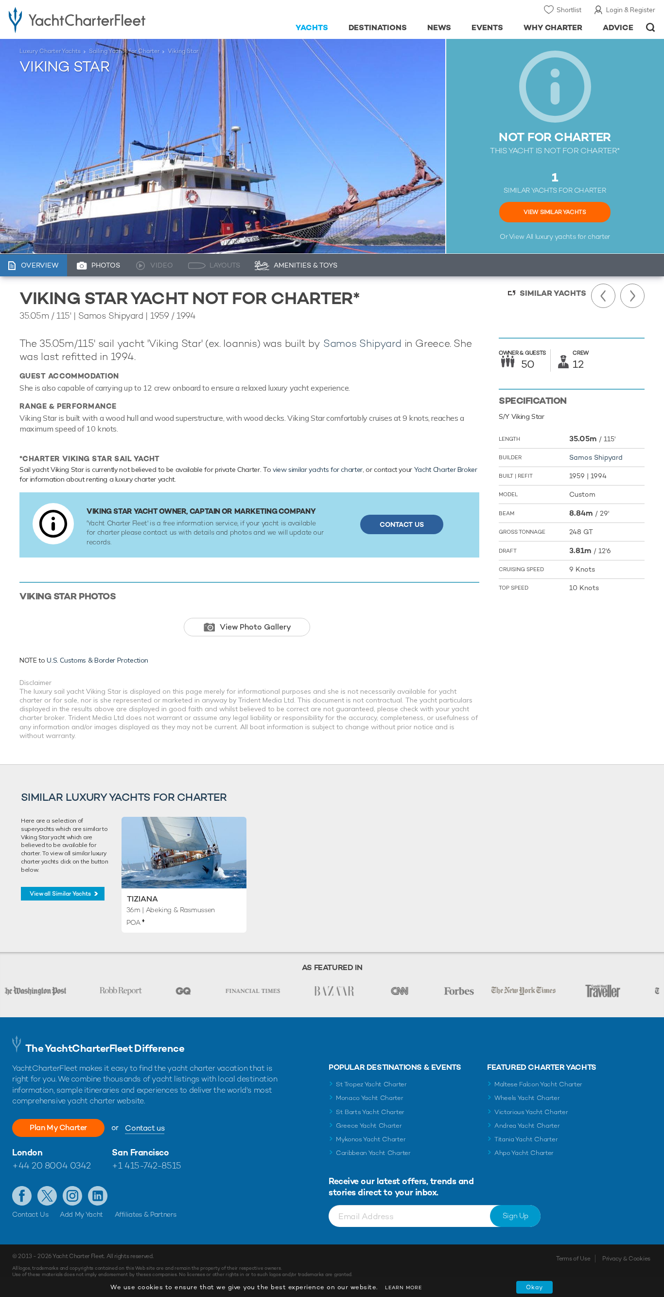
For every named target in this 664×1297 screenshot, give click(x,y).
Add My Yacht (81, 1214)
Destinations (378, 27)
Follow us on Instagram (72, 1196)
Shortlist (569, 10)
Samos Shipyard (362, 343)
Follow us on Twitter (47, 1196)
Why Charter (553, 27)
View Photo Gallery (255, 627)
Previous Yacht (603, 296)
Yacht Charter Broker (445, 469)
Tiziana (142, 899)
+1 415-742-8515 (146, 1165)
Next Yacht (632, 296)
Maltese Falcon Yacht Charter (538, 1084)
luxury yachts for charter (572, 236)
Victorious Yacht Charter (531, 1112)
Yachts (312, 27)
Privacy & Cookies (626, 1258)
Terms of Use (573, 1258)
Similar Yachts (553, 293)
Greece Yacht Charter (369, 1125)
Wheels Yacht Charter (527, 1098)
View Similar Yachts (555, 212)
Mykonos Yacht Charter (370, 1139)
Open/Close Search (650, 27)
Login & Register (630, 10)
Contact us (144, 1128)
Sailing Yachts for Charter (124, 51)
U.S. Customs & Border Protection (97, 660)
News (439, 27)
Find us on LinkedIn (97, 1196)
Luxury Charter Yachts (50, 51)
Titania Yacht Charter (526, 1139)
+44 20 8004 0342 (51, 1165)
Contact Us (402, 524)
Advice (618, 27)
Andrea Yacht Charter (527, 1125)
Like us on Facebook (22, 1196)
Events (487, 27)
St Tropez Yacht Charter (371, 1084)
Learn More (403, 1287)
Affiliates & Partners (145, 1214)
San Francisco (140, 1152)
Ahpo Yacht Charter (524, 1153)
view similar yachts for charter (318, 469)
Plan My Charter (58, 1127)
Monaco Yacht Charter (369, 1098)
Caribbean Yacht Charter (373, 1153)
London (27, 1152)
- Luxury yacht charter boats (102, 19)
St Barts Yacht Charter (370, 1112)
